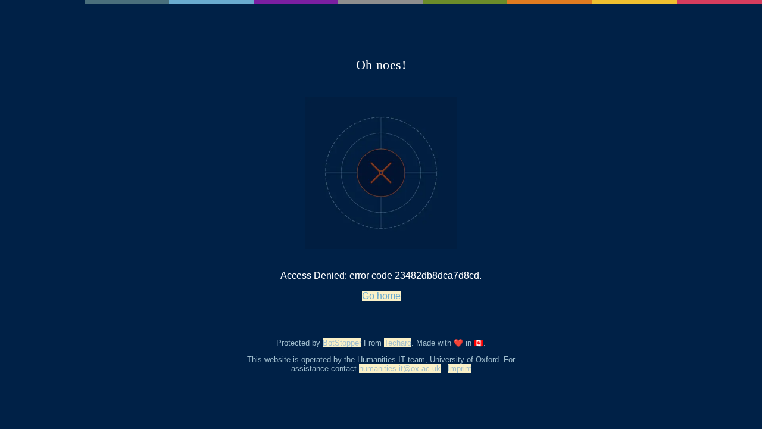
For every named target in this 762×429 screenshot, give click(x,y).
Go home (381, 296)
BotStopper (342, 342)
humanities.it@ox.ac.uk (400, 368)
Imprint (459, 368)
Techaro (397, 342)
